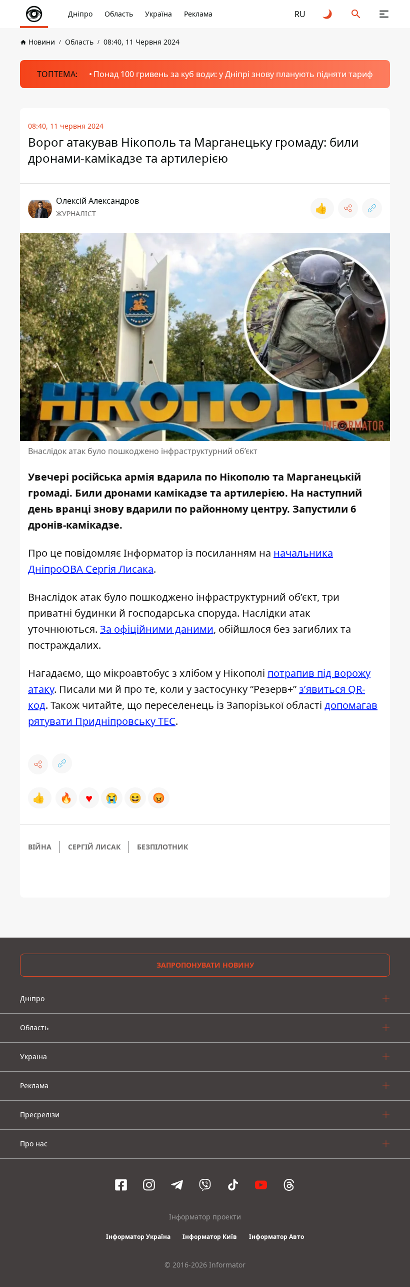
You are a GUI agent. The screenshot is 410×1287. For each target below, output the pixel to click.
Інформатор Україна (138, 1236)
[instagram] (149, 1185)
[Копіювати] (372, 208)
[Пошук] (356, 14)
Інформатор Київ (209, 1236)
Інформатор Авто (276, 1236)
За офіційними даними (157, 629)
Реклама (198, 14)
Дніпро (80, 14)
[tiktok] (233, 1185)
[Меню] (384, 14)
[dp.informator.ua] (34, 14)
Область (118, 14)
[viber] (205, 1185)
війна (40, 846)
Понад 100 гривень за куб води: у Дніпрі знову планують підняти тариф (233, 74)
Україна (158, 14)
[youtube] (261, 1185)
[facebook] (121, 1185)
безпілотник (162, 846)
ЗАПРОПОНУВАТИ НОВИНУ (205, 965)
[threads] (289, 1185)
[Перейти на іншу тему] (328, 14)
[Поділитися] (348, 208)
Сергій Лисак (94, 846)
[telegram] (177, 1185)
